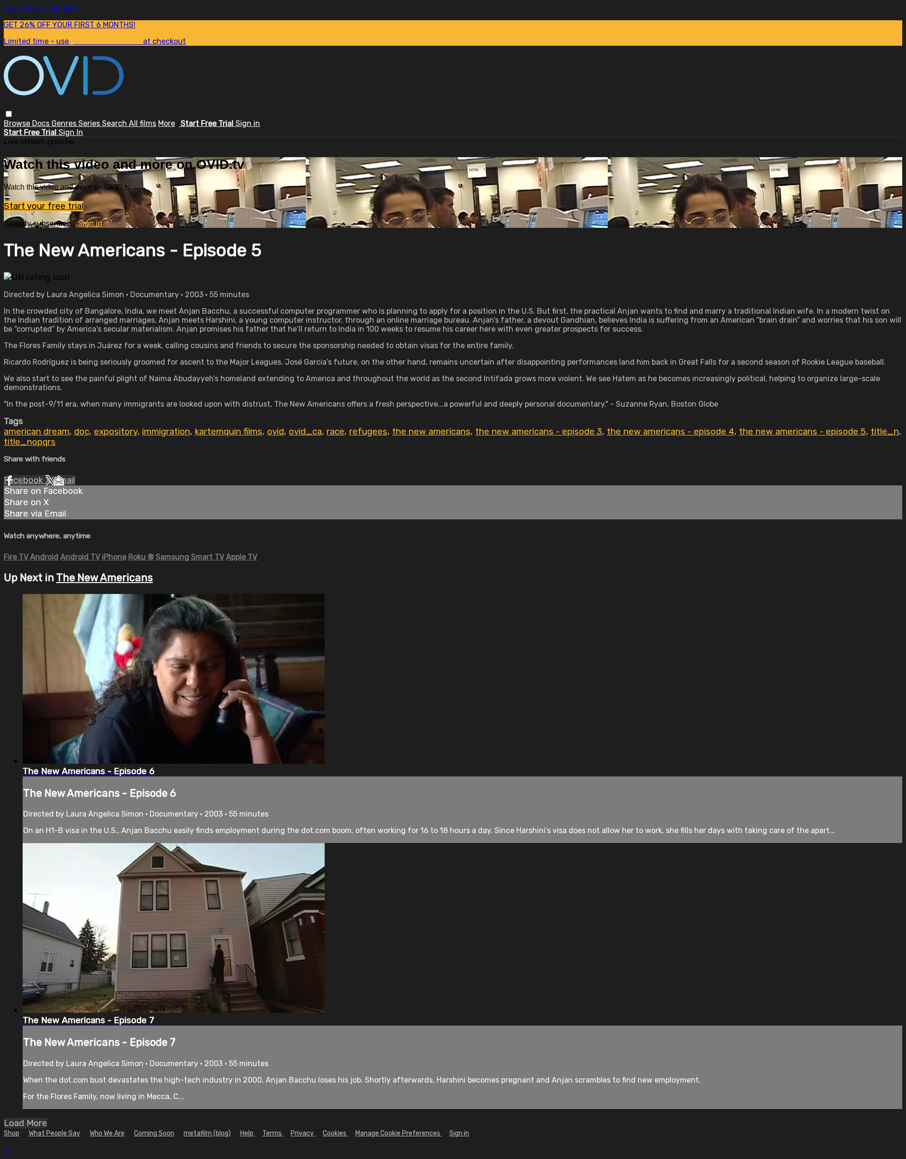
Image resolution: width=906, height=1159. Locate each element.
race (335, 431)
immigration (166, 431)
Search (115, 123)
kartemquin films (228, 431)
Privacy (303, 1133)
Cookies (335, 1133)
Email (64, 480)
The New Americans (104, 578)
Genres (64, 123)
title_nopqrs (30, 442)
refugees (368, 431)
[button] (9, 114)
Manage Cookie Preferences (398, 1133)
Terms (272, 1133)
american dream (36, 431)
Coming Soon (154, 1133)
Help (247, 1133)
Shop (11, 1133)
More (166, 123)
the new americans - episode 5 (802, 431)
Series (90, 123)
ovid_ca (305, 431)
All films (142, 123)
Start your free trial (44, 206)
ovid (275, 431)
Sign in (247, 123)
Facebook (24, 480)
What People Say (54, 1133)
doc (81, 431)
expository (115, 431)
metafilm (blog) (207, 1133)
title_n (885, 431)
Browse (18, 123)
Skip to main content (41, 8)
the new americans (431, 431)
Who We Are (107, 1133)
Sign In (71, 132)
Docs (41, 123)
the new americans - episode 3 (538, 431)
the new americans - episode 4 (670, 431)
